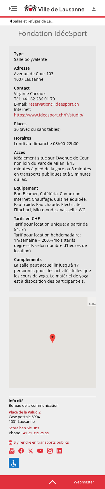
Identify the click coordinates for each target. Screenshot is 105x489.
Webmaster (84, 482)
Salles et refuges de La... (33, 21)
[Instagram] (50, 451)
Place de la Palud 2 (25, 412)
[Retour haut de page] (52, 481)
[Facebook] (21, 451)
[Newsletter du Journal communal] (12, 451)
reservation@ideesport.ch (54, 104)
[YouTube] (40, 451)
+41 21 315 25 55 (35, 432)
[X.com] (31, 451)
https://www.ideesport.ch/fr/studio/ (48, 115)
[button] (55, 343)
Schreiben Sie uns (24, 427)
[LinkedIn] (59, 451)
